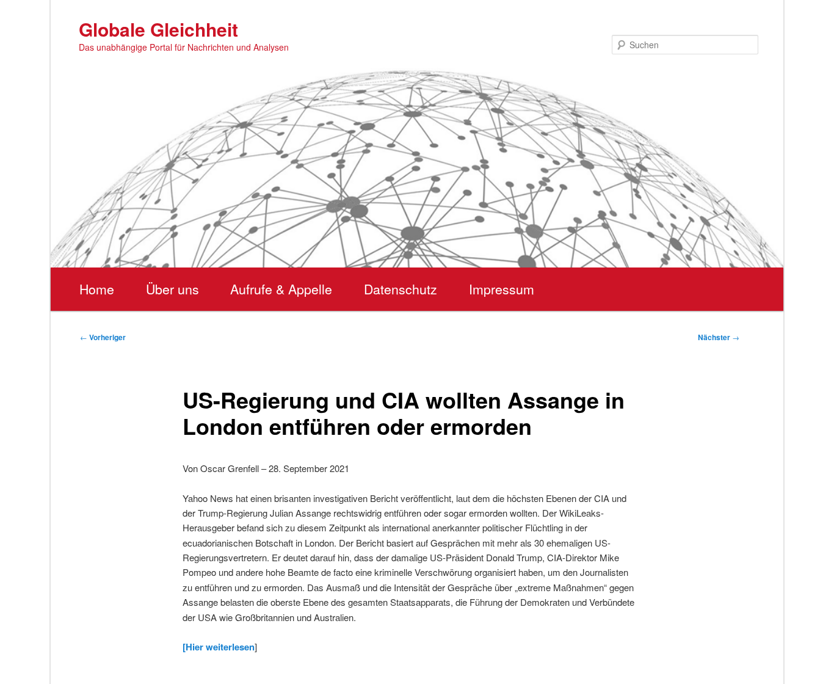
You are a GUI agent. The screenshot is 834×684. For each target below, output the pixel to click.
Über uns (172, 289)
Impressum (501, 289)
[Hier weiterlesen (219, 646)
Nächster (718, 337)
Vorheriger (103, 337)
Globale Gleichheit (158, 29)
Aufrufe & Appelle (281, 289)
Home (96, 289)
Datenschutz (400, 289)
